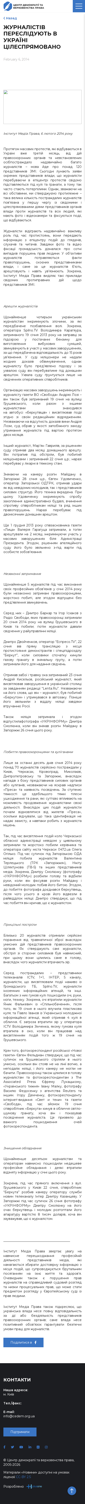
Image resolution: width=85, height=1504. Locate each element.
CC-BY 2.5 (23, 1477)
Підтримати (19, 1432)
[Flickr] (38, 1447)
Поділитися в (21, 1342)
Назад (11, 18)
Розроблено (13, 1486)
